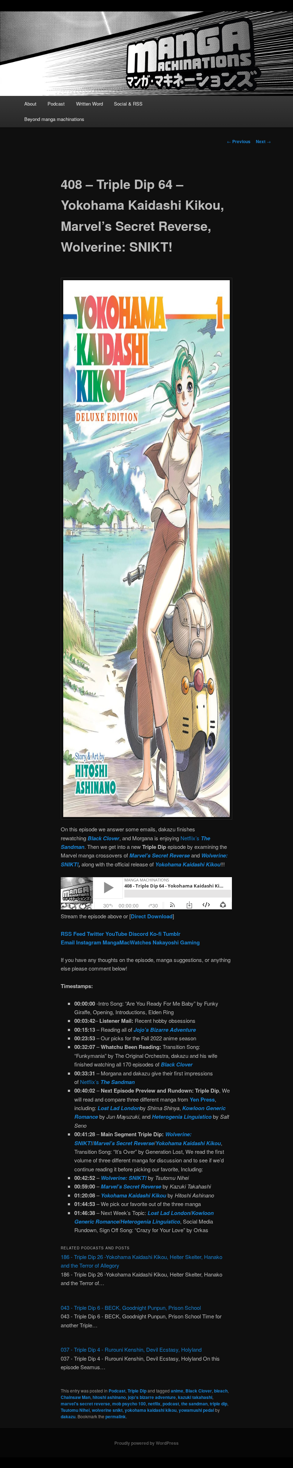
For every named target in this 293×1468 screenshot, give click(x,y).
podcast (171, 1403)
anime (177, 1390)
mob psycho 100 (129, 1403)
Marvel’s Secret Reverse (159, 855)
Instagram (88, 942)
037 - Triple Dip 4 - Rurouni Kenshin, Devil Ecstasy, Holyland (131, 1349)
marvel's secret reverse (85, 1403)
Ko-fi (156, 934)
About (30, 103)
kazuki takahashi (195, 1397)
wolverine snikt (107, 1410)
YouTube (116, 934)
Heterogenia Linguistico (182, 1117)
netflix (154, 1403)
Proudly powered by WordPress (146, 1443)
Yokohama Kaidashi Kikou (187, 864)
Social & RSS (128, 103)
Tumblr (171, 934)
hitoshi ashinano (109, 1397)
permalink (115, 1416)
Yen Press (202, 1099)
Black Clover (103, 838)
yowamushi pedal (196, 1410)
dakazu (68, 1416)
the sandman (194, 1403)
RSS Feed (73, 934)
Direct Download (152, 916)
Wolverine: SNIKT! (123, 1178)
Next (263, 141)
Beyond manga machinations (54, 119)
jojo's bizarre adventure (152, 1397)
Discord (138, 934)
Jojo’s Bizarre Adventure (165, 1030)
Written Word (89, 103)
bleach (221, 1390)
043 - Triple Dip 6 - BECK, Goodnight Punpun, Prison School (131, 1307)
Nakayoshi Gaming (176, 942)
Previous (238, 141)
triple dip (218, 1403)
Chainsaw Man (75, 1397)
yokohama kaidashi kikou (151, 1410)
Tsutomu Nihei (75, 1410)
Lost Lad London (119, 1108)
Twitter (95, 934)
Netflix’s (107, 1081)
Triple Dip (137, 1390)
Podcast (56, 103)
